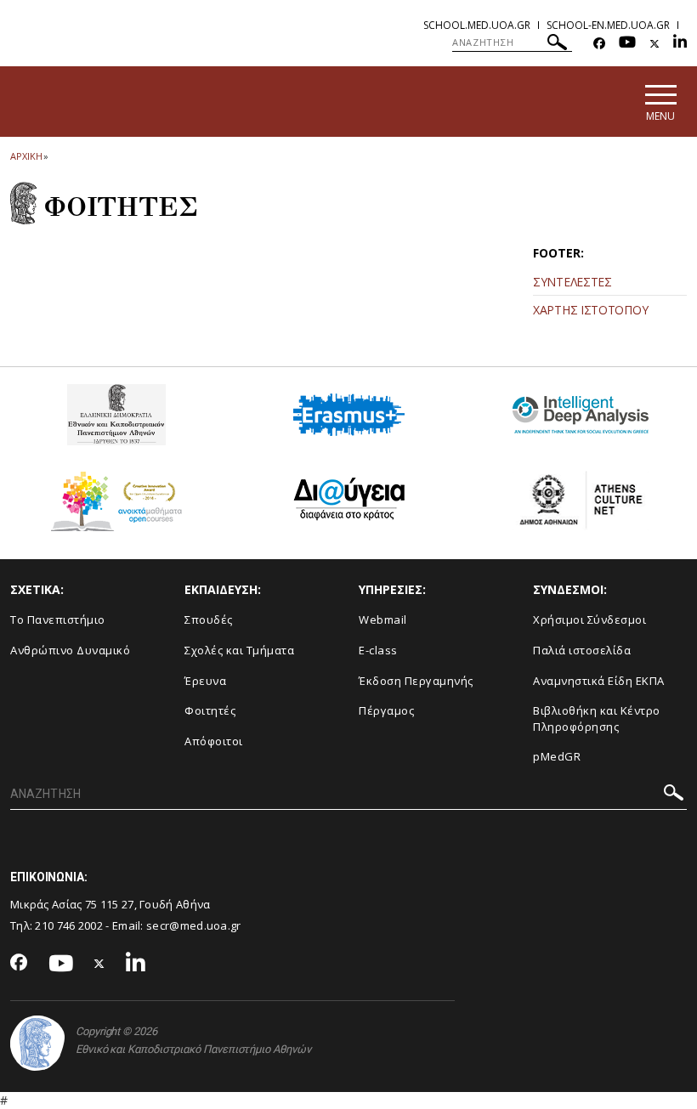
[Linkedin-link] (680, 44)
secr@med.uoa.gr (193, 925)
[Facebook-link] (599, 44)
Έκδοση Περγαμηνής (416, 680)
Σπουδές (208, 619)
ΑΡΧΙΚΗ (26, 156)
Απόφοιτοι (213, 741)
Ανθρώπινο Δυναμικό (70, 650)
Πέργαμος (386, 710)
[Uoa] (37, 1043)
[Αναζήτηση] (557, 44)
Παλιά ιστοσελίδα (582, 650)
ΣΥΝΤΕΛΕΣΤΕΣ (572, 282)
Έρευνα (205, 680)
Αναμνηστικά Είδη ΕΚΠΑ (599, 680)
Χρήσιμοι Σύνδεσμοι (589, 619)
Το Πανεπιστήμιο (57, 619)
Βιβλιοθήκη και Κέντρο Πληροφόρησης (596, 718)
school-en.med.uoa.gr (608, 25)
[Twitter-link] (654, 44)
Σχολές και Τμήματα (239, 650)
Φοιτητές (209, 710)
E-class (378, 650)
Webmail (383, 619)
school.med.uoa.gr (476, 25)
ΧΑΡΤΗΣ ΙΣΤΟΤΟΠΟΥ (590, 310)
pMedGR (557, 756)
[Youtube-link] (627, 44)
